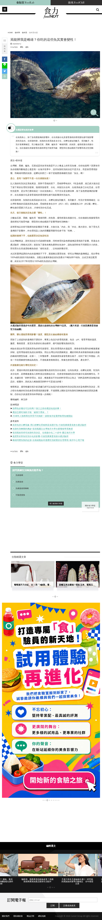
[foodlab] (51, 700)
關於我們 (5, 916)
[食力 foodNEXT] (51, 17)
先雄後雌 (19, 475)
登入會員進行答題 (56, 503)
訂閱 (53, 905)
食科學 (17, 32)
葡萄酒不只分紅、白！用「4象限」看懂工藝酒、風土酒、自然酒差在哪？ (48, 585)
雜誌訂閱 (30, 916)
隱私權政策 (18, 916)
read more (90, 508)
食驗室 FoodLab (25, 2)
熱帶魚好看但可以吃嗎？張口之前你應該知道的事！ (36, 408)
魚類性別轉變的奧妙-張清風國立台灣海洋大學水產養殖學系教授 (42, 428)
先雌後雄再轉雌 (22, 488)
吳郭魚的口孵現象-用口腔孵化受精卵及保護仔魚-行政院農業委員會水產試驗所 (49, 424)
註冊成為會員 (69, 905)
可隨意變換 (20, 495)
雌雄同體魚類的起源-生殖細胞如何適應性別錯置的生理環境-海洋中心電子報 (48, 440)
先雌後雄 (19, 481)
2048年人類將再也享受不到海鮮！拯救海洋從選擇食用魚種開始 (42, 415)
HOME (10, 32)
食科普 (24, 32)
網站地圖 (42, 916)
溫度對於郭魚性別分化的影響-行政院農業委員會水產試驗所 (40, 436)
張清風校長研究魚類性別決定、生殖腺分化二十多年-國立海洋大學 (43, 432)
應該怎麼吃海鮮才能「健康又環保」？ (30, 412)
